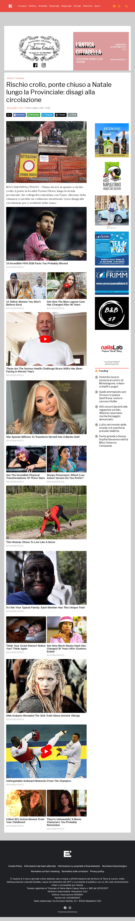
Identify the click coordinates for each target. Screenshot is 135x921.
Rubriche (87, 6)
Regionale (66, 6)
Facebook (20, 115)
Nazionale (54, 6)
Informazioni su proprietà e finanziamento (79, 866)
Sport (97, 6)
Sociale (77, 6)
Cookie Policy (15, 866)
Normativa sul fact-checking (45, 871)
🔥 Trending (101, 371)
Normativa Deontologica (114, 866)
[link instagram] (119, 6)
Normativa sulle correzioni (75, 871)
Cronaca (22, 6)
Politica (32, 6)
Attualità (42, 6)
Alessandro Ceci (15, 108)
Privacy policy (97, 871)
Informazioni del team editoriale (40, 866)
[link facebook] (114, 6)
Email (74, 115)
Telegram (48, 115)
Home (10, 78)
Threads (61, 115)
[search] (126, 6)
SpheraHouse (72, 912)
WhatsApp (34, 115)
